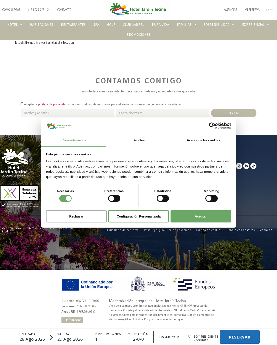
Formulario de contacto (123, 230)
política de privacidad (52, 104)
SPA (96, 25)
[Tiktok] (253, 166)
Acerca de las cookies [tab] (203, 140)
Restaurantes (73, 25)
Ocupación (138, 334)
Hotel (13, 25)
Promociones (138, 34)
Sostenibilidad (217, 25)
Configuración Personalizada (139, 216)
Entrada (27, 334)
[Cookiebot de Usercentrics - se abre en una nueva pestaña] (212, 126)
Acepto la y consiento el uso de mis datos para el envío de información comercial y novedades (103, 104)
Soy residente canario (206, 338)
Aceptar (201, 216)
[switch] (114, 198)
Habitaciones (41, 25)
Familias (184, 25)
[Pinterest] (239, 166)
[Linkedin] (246, 166)
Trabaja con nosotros (240, 230)
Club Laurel (133, 25)
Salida (63, 334)
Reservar (239, 337)
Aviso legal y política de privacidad (167, 230)
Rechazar (76, 216)
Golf (111, 25)
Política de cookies (209, 230)
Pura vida (160, 25)
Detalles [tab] (138, 140)
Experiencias (253, 25)
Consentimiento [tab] (73, 140)
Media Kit (265, 230)
